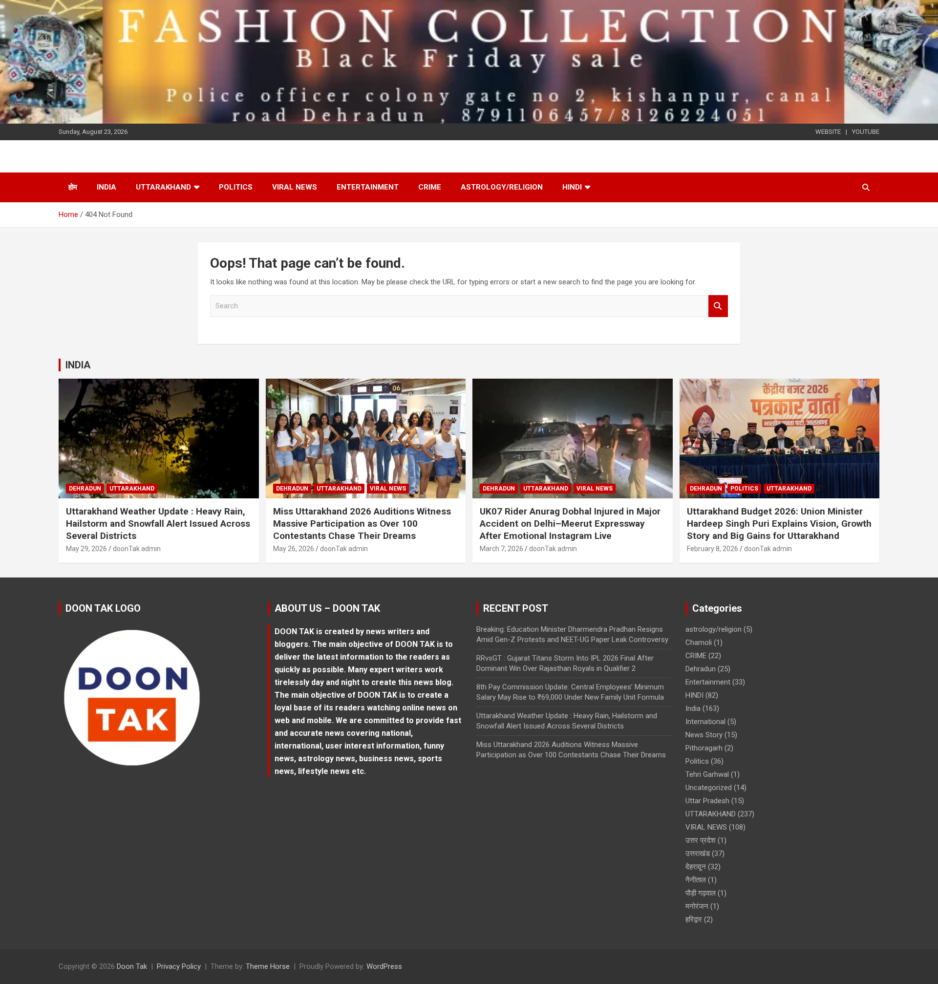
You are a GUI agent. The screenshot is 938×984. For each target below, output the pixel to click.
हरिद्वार (693, 919)
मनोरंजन (696, 906)
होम (72, 187)
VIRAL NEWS (294, 187)
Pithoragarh (704, 748)
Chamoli (698, 642)
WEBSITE (828, 131)
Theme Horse (268, 966)
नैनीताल (695, 880)
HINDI (572, 187)
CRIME (429, 187)
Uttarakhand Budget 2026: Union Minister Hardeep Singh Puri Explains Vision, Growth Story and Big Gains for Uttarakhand (779, 523)
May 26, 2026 (293, 549)
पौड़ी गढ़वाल (700, 893)
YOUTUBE (865, 131)
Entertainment (368, 187)
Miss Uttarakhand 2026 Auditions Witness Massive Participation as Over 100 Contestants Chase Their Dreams (362, 523)
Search (718, 306)
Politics (236, 187)
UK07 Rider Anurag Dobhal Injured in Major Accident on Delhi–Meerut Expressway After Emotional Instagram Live (570, 523)
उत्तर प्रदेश (700, 840)
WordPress (384, 966)
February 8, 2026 (712, 549)
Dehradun (85, 488)
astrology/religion (502, 187)
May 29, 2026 (86, 549)
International (705, 721)
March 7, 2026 (501, 549)
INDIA (77, 365)
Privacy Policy (179, 966)
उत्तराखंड (697, 853)
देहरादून (695, 866)
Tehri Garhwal (707, 774)
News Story (704, 734)
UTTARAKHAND (163, 187)
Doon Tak (132, 966)
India (106, 187)
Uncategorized (708, 787)
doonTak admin (137, 549)
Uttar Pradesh (707, 800)
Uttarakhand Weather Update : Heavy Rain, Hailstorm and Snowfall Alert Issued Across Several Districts (158, 523)
